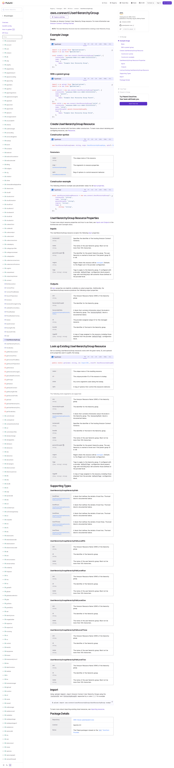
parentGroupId (57, 253)
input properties (99, 186)
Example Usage (125, 41)
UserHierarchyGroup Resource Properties (132, 60)
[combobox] (11, 10)
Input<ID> (85, 363)
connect (76, 8)
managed (100, 263)
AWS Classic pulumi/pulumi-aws (83, 720)
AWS (65, 8)
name (54, 245)
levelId (54, 327)
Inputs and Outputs (102, 222)
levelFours (55, 504)
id (53, 319)
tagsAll (54, 334)
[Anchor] (100, 12)
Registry (114, 3)
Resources (71, 130)
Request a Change (125, 92)
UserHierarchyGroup (86, 8)
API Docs (5, 33)
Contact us (150, 3)
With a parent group (127, 47)
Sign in (159, 3)
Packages (59, 8)
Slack (134, 3)
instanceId (55, 238)
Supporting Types (125, 73)
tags (53, 270)
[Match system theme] (10, 765)
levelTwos (55, 530)
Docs (105, 3)
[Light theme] (3, 765)
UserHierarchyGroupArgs (96, 145)
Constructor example (127, 57)
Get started (167, 3)
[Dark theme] (6, 765)
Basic (123, 44)
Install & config (7, 26)
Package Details (125, 80)
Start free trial (133, 103)
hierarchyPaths (57, 310)
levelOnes (55, 513)
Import (122, 76)
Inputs (123, 63)
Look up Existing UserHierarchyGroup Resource (134, 70)
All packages (8, 16)
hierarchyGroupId (58, 303)
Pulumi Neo (125, 3)
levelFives (55, 496)
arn (53, 295)
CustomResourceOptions (59, 174)
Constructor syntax (127, 54)
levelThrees (56, 522)
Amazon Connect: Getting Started (62, 23)
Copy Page (123, 89)
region (54, 262)
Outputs (123, 67)
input (90, 233)
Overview (5, 22)
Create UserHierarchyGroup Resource (131, 50)
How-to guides (8, 29)
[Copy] (112, 50)
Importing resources (97, 709)
